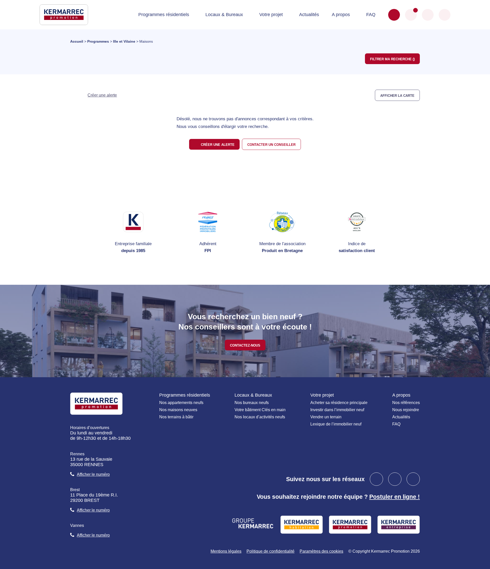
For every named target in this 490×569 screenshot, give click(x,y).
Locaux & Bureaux (224, 14)
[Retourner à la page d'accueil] (64, 14)
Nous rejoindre (405, 410)
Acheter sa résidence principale (339, 402)
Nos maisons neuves (178, 410)
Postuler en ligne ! (394, 496)
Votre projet (271, 14)
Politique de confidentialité (271, 551)
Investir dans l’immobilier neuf (337, 410)
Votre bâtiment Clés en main (260, 410)
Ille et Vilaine (124, 41)
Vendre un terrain (325, 417)
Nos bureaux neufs (252, 402)
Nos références (406, 402)
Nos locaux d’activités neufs (260, 417)
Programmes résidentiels (163, 14)
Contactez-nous (245, 345)
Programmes (98, 41)
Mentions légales (226, 551)
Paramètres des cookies (321, 551)
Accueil (76, 41)
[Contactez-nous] (394, 15)
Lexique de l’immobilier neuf (335, 424)
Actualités (309, 14)
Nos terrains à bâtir (176, 417)
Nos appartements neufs (181, 402)
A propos (341, 14)
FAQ (370, 14)
